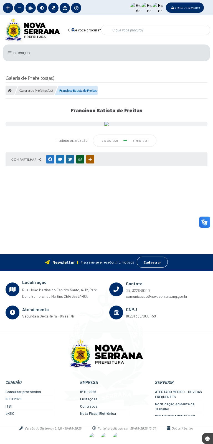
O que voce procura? (84, 30)
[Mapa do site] (65, 8)
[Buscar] (73, 29)
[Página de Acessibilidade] (76, 8)
